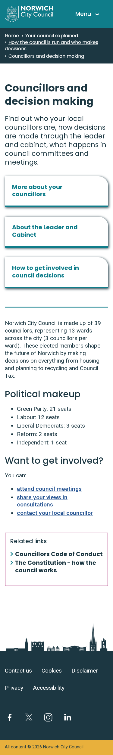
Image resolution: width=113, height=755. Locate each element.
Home (12, 35)
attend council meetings (49, 488)
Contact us (18, 670)
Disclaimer (84, 670)
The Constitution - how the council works (55, 566)
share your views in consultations (42, 501)
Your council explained (51, 35)
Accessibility (48, 687)
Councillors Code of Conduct (59, 554)
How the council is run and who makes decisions (51, 45)
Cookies (52, 670)
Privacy (14, 687)
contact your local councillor (55, 512)
